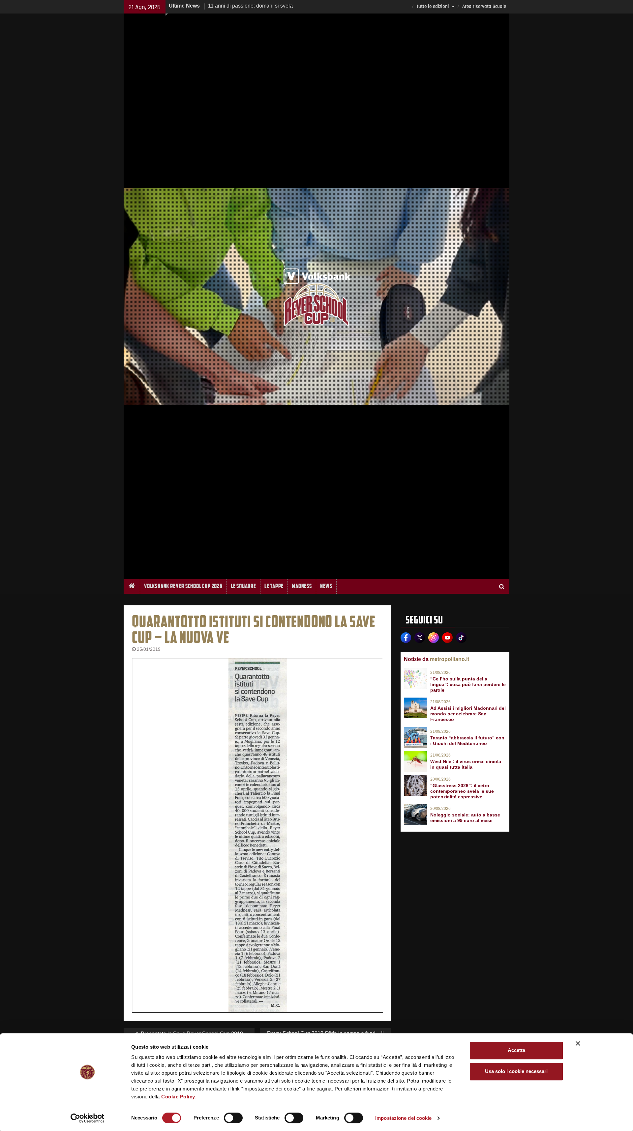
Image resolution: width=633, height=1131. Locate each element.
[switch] (233, 1118)
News (326, 586)
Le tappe (274, 586)
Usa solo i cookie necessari (516, 1071)
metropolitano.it (449, 659)
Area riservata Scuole (484, 6)
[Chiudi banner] (578, 1043)
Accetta (516, 1050)
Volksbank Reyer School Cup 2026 (183, 586)
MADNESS (302, 586)
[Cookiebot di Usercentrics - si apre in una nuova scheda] (87, 1118)
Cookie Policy (178, 1096)
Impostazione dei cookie (403, 1118)
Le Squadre (243, 586)
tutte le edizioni (433, 6)
